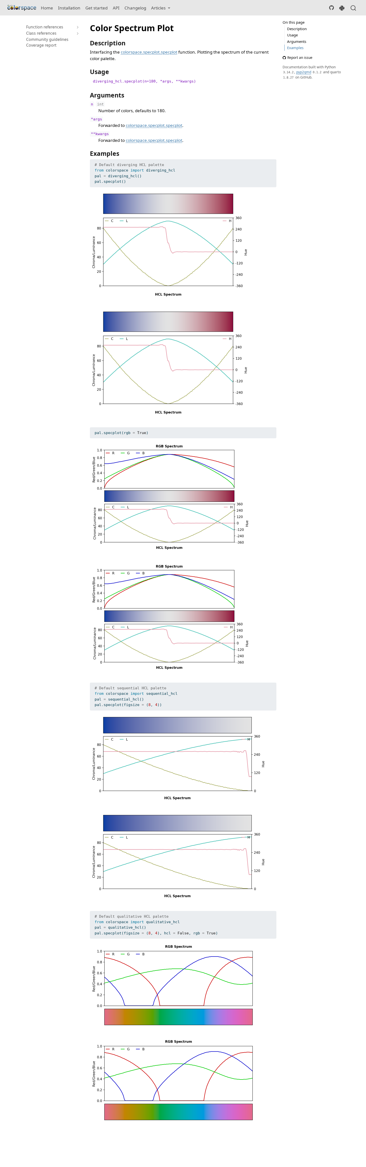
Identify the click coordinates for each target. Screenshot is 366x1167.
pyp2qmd (303, 72)
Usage (292, 34)
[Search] (353, 7)
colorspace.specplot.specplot (149, 52)
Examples (295, 47)
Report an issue (299, 57)
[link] (161, 7)
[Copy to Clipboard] (273, 912)
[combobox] (354, 7)
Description (297, 28)
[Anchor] (129, 43)
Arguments (296, 41)
